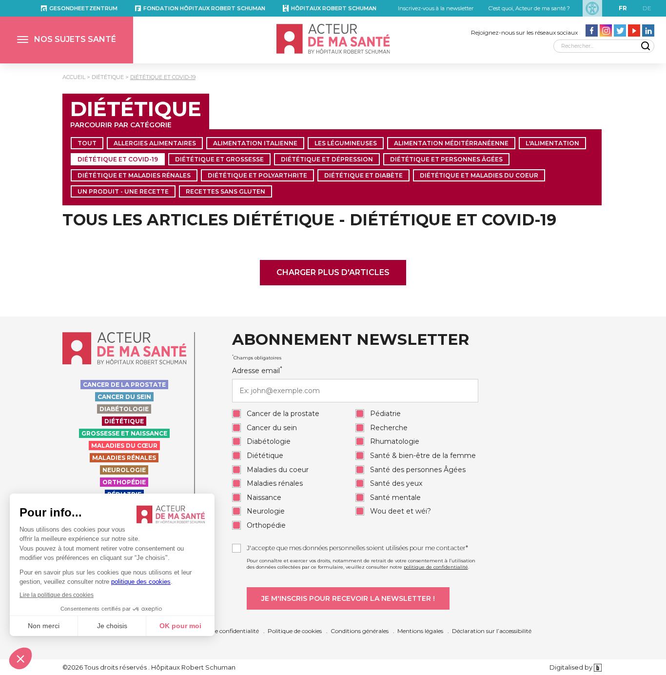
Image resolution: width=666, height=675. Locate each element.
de (647, 8)
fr (623, 8)
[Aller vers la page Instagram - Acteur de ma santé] (606, 30)
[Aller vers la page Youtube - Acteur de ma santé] (634, 30)
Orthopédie (124, 482)
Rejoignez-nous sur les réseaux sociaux (524, 32)
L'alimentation (552, 143)
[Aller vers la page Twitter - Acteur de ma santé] (620, 30)
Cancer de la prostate (124, 384)
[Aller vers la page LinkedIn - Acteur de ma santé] (648, 30)
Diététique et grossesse (219, 159)
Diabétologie (124, 409)
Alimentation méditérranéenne (451, 143)
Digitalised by (571, 667)
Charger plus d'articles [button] (333, 272)
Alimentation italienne (255, 143)
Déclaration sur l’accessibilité (491, 631)
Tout (87, 143)
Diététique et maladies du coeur (479, 175)
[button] (66, 40)
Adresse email (257, 370)
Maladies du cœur (124, 445)
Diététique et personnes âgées (446, 159)
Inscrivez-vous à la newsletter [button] (435, 8)
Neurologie (124, 470)
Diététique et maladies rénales (134, 175)
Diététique (108, 77)
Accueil (73, 77)
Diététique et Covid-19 (163, 77)
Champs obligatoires (256, 357)
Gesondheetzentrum (83, 8)
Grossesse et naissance (124, 433)
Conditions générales (360, 631)
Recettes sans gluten (225, 191)
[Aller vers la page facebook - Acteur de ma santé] (592, 30)
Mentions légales (420, 631)
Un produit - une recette (123, 191)
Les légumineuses (345, 143)
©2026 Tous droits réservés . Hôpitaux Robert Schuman (148, 667)
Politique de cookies (295, 631)
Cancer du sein (124, 396)
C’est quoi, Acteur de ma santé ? (529, 8)
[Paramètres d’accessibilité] (592, 8)
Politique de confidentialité (222, 631)
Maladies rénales (124, 457)
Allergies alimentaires (155, 143)
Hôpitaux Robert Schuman (333, 8)
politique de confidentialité (436, 567)
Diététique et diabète (363, 175)
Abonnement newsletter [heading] (350, 340)
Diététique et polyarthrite (257, 175)
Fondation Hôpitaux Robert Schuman (204, 8)
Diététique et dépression (327, 159)
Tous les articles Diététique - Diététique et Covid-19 (309, 219)
